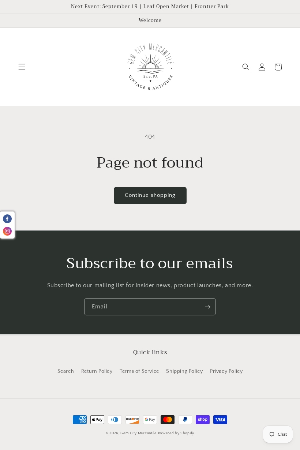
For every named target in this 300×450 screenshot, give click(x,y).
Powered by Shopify (176, 433)
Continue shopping (150, 195)
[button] (22, 67)
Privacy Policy (226, 371)
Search (65, 371)
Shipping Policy (184, 371)
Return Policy (97, 371)
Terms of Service (139, 371)
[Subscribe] (207, 306)
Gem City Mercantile (138, 433)
